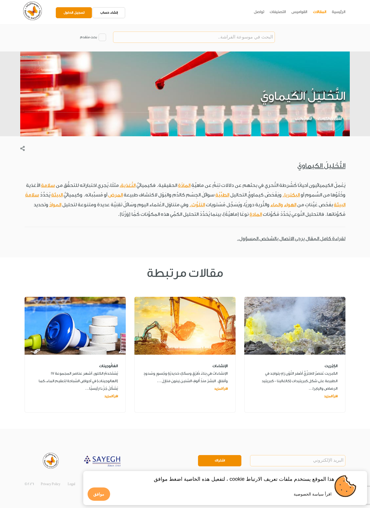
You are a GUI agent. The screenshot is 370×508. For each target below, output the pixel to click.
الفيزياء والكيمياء (329, 118)
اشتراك (220, 460)
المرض (115, 195)
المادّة (184, 185)
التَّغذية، (128, 185)
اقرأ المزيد (331, 396)
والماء (276, 204)
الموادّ (55, 204)
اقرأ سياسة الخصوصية (313, 494)
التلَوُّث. (197, 204)
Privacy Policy (50, 484)
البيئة (57, 195)
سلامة (48, 185)
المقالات (319, 12)
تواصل (259, 12)
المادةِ (255, 214)
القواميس (299, 12)
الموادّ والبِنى (303, 118)
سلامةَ (32, 195)
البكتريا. (291, 195)
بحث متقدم (88, 37)
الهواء (290, 204)
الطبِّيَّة (222, 195)
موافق (98, 494)
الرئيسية (338, 12)
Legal (71, 484)
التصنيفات (278, 12)
